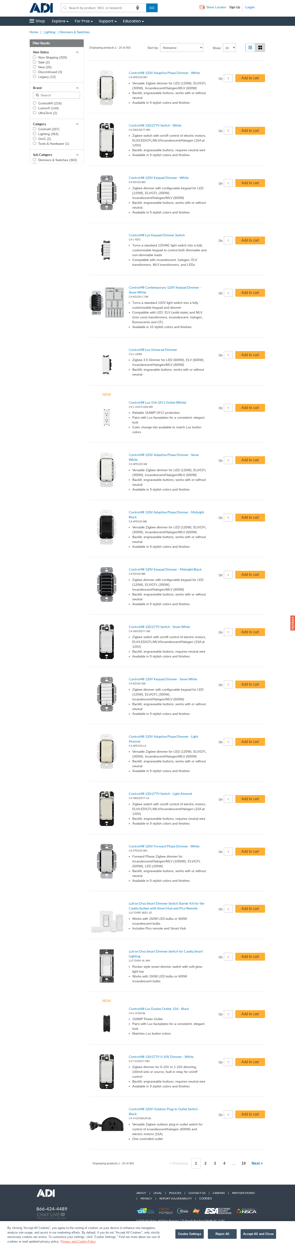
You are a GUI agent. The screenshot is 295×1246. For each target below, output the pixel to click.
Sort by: (153, 48)
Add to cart (250, 78)
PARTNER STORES (243, 1193)
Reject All (222, 1234)
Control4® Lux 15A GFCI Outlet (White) (157, 402)
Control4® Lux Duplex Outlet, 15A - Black (159, 1009)
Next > (257, 1163)
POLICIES (175, 1193)
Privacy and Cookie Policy (78, 1241)
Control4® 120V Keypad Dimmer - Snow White (163, 679)
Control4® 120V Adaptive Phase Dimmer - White (164, 73)
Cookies (205, 1198)
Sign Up (234, 7)
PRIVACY (146, 1198)
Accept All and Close (258, 1234)
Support (106, 21)
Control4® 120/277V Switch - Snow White (159, 627)
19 (244, 1163)
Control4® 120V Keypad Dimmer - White (159, 178)
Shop (40, 21)
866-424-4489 (51, 1208)
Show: (216, 48)
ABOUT (141, 1193)
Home (34, 32)
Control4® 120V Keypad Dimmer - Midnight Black (165, 569)
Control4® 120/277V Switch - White (155, 125)
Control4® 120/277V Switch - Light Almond (160, 794)
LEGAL (157, 1193)
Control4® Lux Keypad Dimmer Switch (157, 235)
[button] (292, 623)
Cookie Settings (189, 1234)
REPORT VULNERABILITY (175, 1198)
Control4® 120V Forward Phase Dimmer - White (164, 846)
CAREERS (219, 1193)
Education (132, 21)
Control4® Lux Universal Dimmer (153, 350)
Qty (220, 78)
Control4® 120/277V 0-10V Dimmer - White (161, 1057)
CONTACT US (197, 1193)
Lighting (49, 32)
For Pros (82, 21)
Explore (58, 21)
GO (151, 8)
